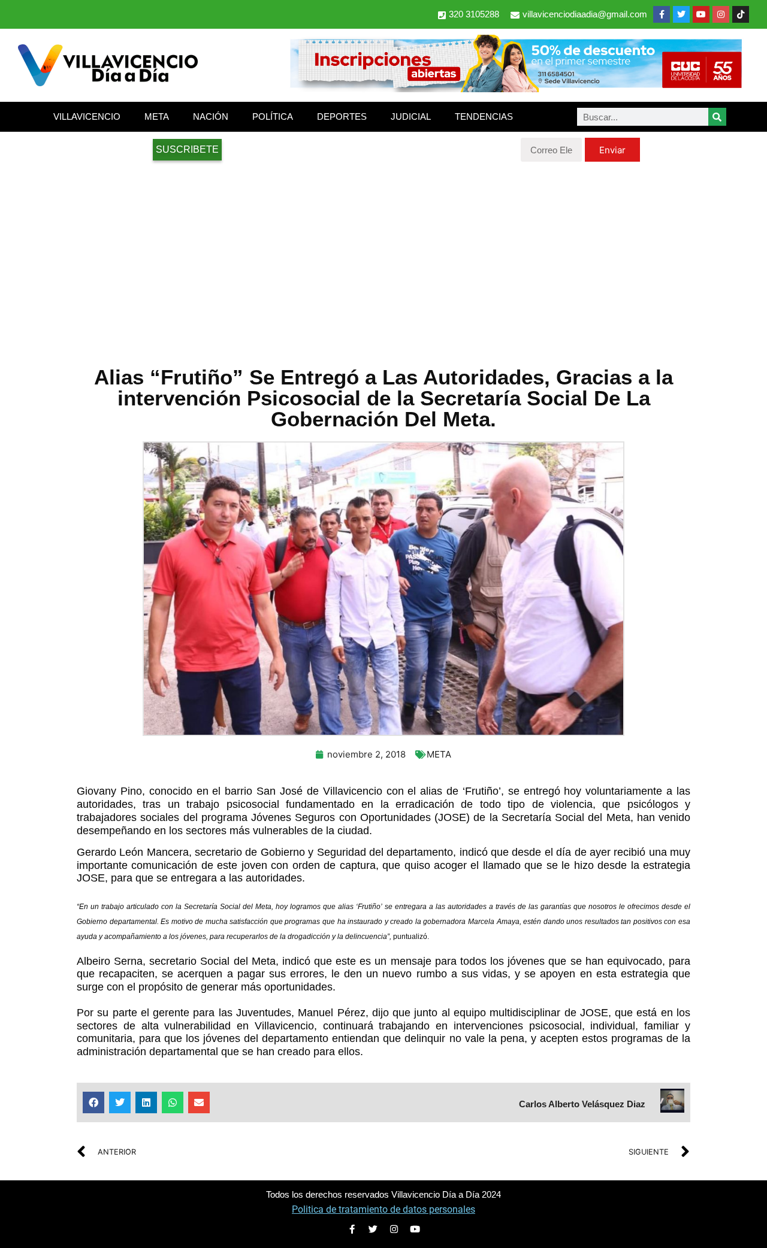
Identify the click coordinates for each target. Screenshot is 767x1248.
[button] (93, 1102)
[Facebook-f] (661, 14)
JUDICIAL (411, 116)
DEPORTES (342, 116)
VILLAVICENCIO (86, 116)
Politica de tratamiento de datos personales (383, 1209)
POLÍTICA (272, 116)
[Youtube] (701, 14)
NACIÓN (210, 116)
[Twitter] (681, 14)
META (156, 116)
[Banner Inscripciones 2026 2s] (515, 89)
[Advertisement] (383, 257)
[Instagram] (720, 14)
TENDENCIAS (484, 116)
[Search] (717, 117)
